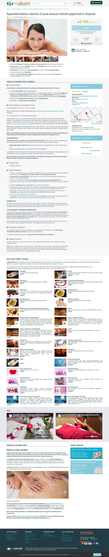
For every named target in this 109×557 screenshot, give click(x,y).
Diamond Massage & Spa (79, 86)
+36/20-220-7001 (76, 96)
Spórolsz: (97, 38)
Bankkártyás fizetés (67, 539)
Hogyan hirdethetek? (48, 535)
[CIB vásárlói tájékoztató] (84, 539)
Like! (48, 518)
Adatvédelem (65, 535)
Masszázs (25, 9)
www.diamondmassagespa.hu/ (80, 102)
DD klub (27, 537)
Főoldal (8, 9)
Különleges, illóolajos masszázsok (36, 9)
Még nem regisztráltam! (96, 5)
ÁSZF (63, 534)
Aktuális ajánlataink (12, 534)
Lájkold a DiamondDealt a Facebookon (27, 516)
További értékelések (86, 153)
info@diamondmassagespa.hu (90, 96)
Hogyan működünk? (30, 534)
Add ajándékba (87, 43)
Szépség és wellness (16, 9)
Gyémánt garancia (66, 541)
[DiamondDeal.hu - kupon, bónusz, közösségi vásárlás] (19, 3)
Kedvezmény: (86, 38)
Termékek (9, 535)
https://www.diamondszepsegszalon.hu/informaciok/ (23, 194)
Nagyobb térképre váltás (96, 123)
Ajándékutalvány (11, 537)
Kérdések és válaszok (30, 539)
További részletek (73, 554)
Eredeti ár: (76, 38)
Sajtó (26, 541)
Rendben (97, 554)
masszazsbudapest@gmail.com (51, 111)
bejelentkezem (97, 2)
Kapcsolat (27, 542)
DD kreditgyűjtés (29, 535)
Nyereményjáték (11, 539)
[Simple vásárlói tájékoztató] (94, 539)
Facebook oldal (76, 104)
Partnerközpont (47, 534)
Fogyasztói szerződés (67, 537)
